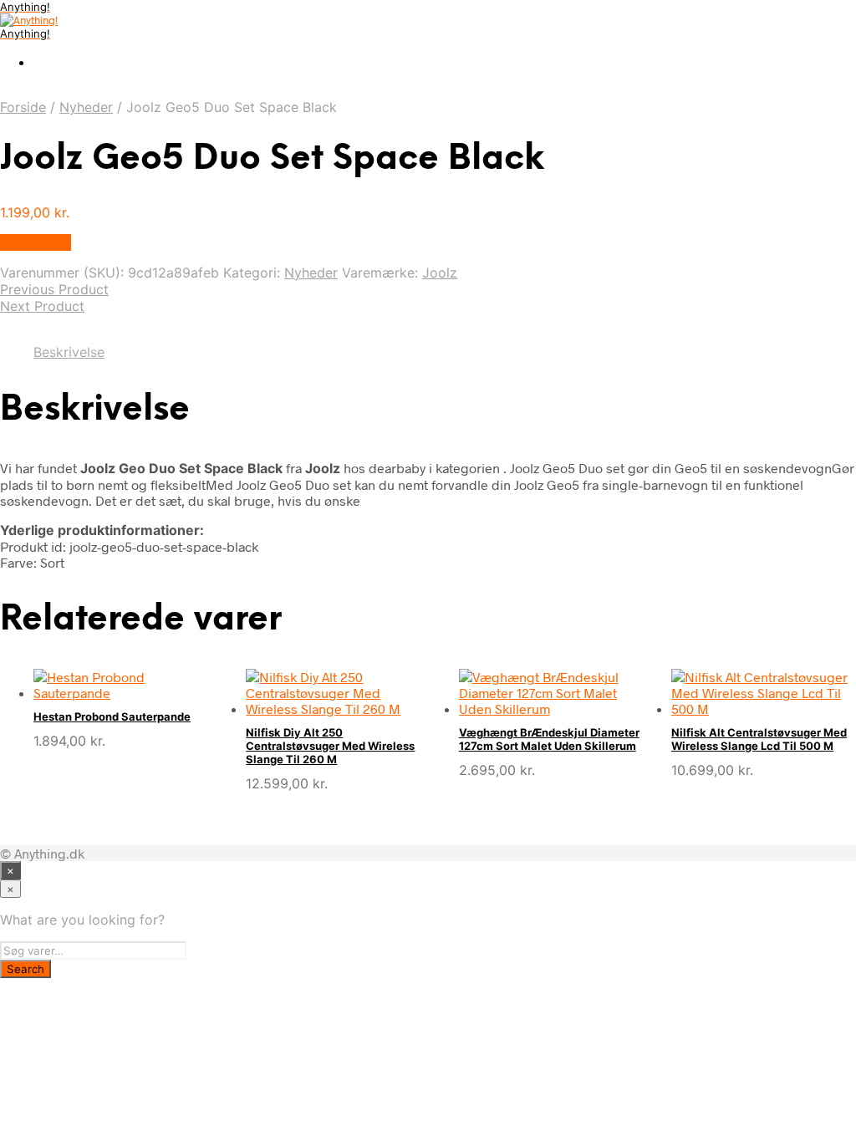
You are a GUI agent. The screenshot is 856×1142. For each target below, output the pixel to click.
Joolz (439, 272)
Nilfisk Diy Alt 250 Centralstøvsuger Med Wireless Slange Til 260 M (330, 746)
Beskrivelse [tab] (68, 352)
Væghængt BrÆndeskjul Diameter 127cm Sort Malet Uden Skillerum (549, 739)
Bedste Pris (35, 242)
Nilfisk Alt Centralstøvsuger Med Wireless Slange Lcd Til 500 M (759, 739)
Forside (23, 107)
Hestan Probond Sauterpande (112, 716)
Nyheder (86, 107)
